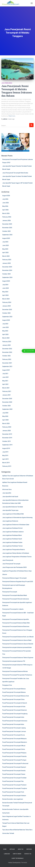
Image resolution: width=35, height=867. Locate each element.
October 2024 (6, 274)
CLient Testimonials (17, 858)
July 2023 (5, 323)
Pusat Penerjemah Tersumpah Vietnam (14, 795)
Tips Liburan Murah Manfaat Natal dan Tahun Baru (17, 829)
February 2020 (6, 427)
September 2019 (7, 445)
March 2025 (6, 256)
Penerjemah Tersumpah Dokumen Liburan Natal (16, 640)
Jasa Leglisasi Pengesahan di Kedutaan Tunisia (16, 556)
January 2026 (6, 220)
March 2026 (6, 213)
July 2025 (5, 242)
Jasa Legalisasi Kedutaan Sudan (12, 542)
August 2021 (6, 370)
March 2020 (6, 423)
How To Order (17, 853)
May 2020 (5, 416)
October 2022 (6, 356)
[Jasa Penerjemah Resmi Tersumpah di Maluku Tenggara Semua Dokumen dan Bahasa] (17, 68)
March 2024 (6, 299)
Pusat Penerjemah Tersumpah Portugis (14, 760)
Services (29, 849)
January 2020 (6, 430)
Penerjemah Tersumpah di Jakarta (12, 609)
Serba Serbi (6, 813)
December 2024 (7, 267)
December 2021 (7, 363)
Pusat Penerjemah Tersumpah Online (13, 749)
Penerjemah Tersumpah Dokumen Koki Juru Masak (18, 636)
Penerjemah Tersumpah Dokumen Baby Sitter (16, 623)
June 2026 (5, 202)
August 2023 (6, 320)
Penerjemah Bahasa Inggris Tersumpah (14, 578)
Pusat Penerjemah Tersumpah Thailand (14, 785)
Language (7, 853)
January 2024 (6, 306)
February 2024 (6, 302)
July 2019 (5, 452)
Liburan (4, 574)
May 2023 (5, 331)
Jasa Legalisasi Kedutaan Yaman (12, 546)
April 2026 (5, 210)
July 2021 (5, 373)
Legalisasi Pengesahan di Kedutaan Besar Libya (17, 571)
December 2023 (7, 309)
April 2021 (5, 384)
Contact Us (27, 853)
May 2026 (5, 206)
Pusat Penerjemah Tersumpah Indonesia (14, 721)
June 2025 (5, 245)
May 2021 (5, 381)
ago (11, 119)
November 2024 (7, 270)
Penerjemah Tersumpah (9, 592)
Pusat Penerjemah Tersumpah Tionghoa (14, 788)
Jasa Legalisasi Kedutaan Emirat (12, 528)
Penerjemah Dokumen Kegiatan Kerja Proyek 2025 (17, 581)
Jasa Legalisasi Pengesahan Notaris (13, 549)
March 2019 (6, 462)
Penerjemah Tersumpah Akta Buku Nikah (14, 595)
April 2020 (5, 420)
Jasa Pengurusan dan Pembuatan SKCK (14, 567)
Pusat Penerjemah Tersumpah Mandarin (14, 742)
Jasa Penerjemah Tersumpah (11, 563)
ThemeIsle (24, 862)
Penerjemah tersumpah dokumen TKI (13, 661)
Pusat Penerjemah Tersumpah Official (13, 745)
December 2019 (7, 434)
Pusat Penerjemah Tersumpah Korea (13, 735)
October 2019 (6, 441)
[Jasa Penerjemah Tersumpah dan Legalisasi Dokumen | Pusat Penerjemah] (11, 3)
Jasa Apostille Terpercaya (10, 510)
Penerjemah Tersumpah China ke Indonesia (15, 599)
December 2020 (7, 398)
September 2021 (7, 366)
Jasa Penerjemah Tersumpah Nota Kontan (15, 173)
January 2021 (6, 395)
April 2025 (5, 252)
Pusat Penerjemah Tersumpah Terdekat (14, 778)
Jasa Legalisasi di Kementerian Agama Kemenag (17, 517)
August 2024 (6, 281)
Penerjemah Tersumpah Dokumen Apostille (15, 619)
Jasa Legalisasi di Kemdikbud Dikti (13, 514)
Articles (12, 849)
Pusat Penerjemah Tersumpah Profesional (15, 763)
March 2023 (6, 338)
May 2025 (5, 249)
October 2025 (6, 231)
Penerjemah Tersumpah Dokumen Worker (15, 671)
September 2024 (7, 277)
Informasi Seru (7, 489)
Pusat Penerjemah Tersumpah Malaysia (14, 738)
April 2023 (5, 334)
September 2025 (7, 234)
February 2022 (6, 359)
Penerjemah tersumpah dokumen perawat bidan (17, 647)
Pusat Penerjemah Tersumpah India (13, 717)
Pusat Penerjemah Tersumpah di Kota (13, 706)
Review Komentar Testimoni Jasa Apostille (15, 809)
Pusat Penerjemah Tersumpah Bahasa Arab (15, 696)
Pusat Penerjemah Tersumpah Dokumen (14, 710)
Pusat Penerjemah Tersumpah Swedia (13, 770)
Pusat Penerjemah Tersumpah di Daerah (14, 703)
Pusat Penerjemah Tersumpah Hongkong (14, 713)
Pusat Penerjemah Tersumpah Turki (13, 792)
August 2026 (6, 195)
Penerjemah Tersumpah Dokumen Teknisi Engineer (17, 657)
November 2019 (7, 437)
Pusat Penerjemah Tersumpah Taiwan (13, 774)
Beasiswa (5, 486)
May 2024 (5, 291)
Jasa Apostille (6, 493)
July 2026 (5, 199)
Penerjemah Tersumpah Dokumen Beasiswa (15, 626)
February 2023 (6, 341)
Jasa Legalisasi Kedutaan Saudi (12, 539)
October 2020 (6, 405)
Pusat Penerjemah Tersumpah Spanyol (14, 767)
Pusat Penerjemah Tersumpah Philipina (14, 753)
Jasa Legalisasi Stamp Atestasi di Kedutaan (15, 553)
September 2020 (7, 409)
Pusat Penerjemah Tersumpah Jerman (14, 731)
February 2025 (6, 259)
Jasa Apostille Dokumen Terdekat (12, 507)
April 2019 (5, 459)
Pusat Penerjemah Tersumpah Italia (13, 724)
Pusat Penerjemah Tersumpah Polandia (14, 756)
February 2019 (6, 466)
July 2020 (5, 413)
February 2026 (6, 217)
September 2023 (7, 316)
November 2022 (7, 352)
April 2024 (5, 295)
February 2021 (6, 391)
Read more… (12, 116)
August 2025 (6, 238)
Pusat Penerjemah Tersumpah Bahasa (14, 688)
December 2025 (7, 224)
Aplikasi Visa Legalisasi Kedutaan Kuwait (14, 482)
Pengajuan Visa (7, 685)
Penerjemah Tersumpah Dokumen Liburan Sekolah (17, 644)
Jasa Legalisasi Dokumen (10, 521)
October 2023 (6, 313)
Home (4, 849)
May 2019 (5, 455)
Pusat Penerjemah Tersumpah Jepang (14, 728)
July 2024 (5, 284)
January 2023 (6, 345)
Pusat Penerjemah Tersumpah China (13, 699)
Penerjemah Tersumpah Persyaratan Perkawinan (17, 675)
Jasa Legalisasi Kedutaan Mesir (12, 535)
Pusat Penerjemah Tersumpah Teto (13, 781)
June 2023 (5, 327)
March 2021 (6, 388)
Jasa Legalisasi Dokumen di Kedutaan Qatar (15, 524)
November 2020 (7, 402)
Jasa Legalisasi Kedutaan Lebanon (13, 531)
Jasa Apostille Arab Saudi (10, 496)
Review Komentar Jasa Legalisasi (12, 799)
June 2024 (5, 288)
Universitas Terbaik (8, 833)
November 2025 (7, 227)
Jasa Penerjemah (6, 83)
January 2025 (6, 263)
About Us (20, 849)
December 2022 (7, 348)
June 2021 (5, 377)
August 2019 (6, 448)
